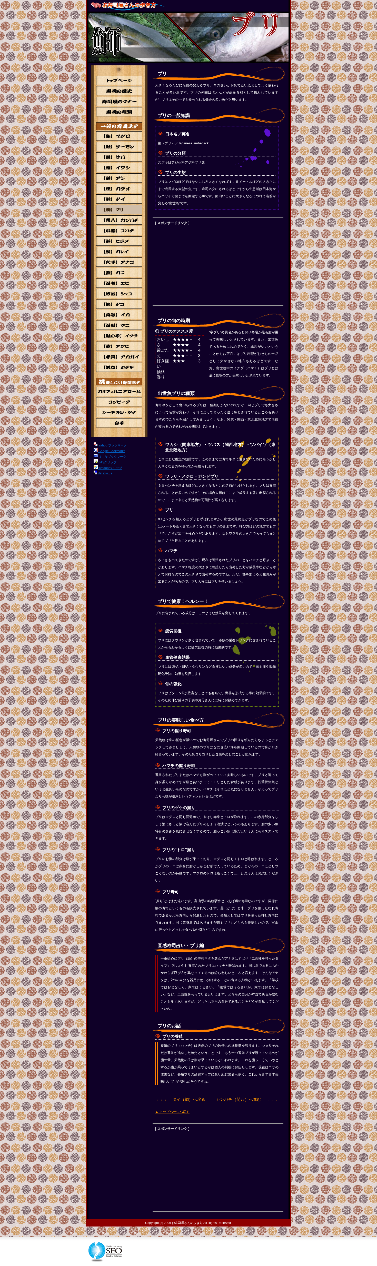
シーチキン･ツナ (119, 412)
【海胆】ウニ (119, 325)
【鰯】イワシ (119, 167)
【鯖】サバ (119, 157)
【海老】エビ (119, 283)
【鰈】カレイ (119, 251)
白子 (119, 422)
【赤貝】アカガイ (119, 356)
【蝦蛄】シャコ (119, 293)
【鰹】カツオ (119, 188)
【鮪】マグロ (119, 136)
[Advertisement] (198, 267)
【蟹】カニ (119, 272)
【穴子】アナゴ (119, 262)
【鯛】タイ (119, 199)
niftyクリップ (107, 462)
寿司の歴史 (119, 90)
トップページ (119, 80)
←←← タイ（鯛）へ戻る (180, 1099)
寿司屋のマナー (119, 101)
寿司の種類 (119, 111)
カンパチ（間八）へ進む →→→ (246, 1099)
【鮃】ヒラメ (119, 241)
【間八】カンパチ (119, 220)
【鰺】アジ (119, 178)
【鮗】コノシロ (119, 230)
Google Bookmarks (111, 451)
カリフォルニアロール (119, 391)
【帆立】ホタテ (119, 367)
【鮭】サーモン (119, 146)
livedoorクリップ (110, 468)
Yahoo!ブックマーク (112, 445)
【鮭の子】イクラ (119, 335)
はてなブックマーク (112, 456)
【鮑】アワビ (119, 346)
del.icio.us (104, 473)
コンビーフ (119, 401)
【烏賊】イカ (119, 314)
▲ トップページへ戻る (172, 1112)
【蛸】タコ (119, 304)
